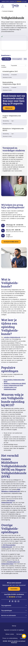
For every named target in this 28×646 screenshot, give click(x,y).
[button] (24, 636)
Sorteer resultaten (3, 66)
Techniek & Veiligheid (7, 11)
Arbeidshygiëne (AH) (10, 71)
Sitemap (14, 625)
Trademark (23, 638)
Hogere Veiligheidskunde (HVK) (11, 117)
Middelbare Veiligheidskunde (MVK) (13, 129)
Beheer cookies (10, 634)
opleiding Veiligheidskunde (12, 337)
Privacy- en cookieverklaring (10, 638)
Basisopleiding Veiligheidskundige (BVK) (11, 83)
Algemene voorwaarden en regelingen (14, 630)
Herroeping (19, 634)
